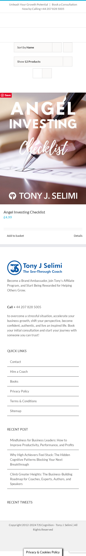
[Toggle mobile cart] (68, 34)
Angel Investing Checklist (24, 212)
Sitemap (15, 411)
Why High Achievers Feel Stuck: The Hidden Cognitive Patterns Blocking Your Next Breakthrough (40, 459)
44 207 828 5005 (28, 307)
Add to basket (15, 235)
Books (14, 381)
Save (8, 95)
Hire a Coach (19, 371)
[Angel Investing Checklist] (43, 148)
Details (78, 235)
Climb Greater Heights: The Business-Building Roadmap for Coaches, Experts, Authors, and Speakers (41, 479)
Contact (15, 362)
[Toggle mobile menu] (77, 34)
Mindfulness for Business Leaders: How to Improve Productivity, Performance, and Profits (42, 442)
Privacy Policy (19, 391)
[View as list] (47, 73)
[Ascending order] (67, 47)
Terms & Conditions (23, 401)
